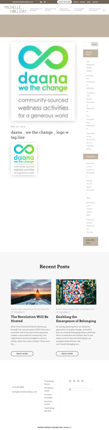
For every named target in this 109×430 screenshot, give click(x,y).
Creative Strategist (65, 9)
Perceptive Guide (50, 9)
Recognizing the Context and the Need (90, 209)
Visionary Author (79, 9)
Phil (70, 427)
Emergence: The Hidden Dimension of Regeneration (90, 102)
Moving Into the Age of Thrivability (90, 187)
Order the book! (64, 2)
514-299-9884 (18, 387)
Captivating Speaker (95, 9)
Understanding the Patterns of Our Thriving (90, 226)
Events (82, 2)
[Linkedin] (41, 2)
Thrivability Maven (36, 9)
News (88, 198)
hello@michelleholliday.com (24, 392)
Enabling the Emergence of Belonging (90, 82)
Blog (88, 2)
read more (22, 354)
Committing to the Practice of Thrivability (90, 170)
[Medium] (44, 2)
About (76, 2)
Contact (95, 2)
